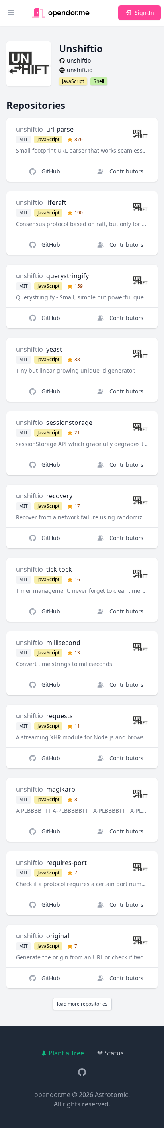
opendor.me (52, 1094)
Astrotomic (111, 1094)
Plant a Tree (66, 1053)
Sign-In (144, 12)
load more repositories (82, 1003)
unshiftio (29, 129)
